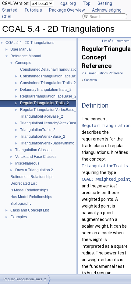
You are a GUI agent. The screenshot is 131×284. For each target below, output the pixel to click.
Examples (18, 217)
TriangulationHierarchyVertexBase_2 (50, 123)
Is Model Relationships (29, 190)
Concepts (23, 63)
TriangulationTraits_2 (37, 130)
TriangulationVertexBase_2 (42, 136)
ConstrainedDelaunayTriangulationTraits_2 (56, 69)
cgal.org (68, 3)
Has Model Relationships (31, 197)
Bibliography (20, 203)
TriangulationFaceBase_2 (41, 116)
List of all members (115, 41)
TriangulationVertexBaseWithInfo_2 (49, 143)
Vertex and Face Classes (35, 156)
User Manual (21, 49)
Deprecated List (23, 183)
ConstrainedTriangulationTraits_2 (48, 83)
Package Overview (67, 10)
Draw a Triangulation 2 (34, 170)
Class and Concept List (29, 210)
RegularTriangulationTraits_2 (44, 103)
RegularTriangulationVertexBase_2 (49, 110)
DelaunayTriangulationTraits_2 (46, 89)
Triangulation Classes (33, 150)
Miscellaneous (27, 163)
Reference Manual (25, 56)
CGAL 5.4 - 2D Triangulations (29, 43)
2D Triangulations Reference (102, 73)
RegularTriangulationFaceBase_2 (48, 96)
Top (86, 3)
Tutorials (33, 10)
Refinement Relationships (31, 177)
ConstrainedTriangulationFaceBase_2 (51, 76)
